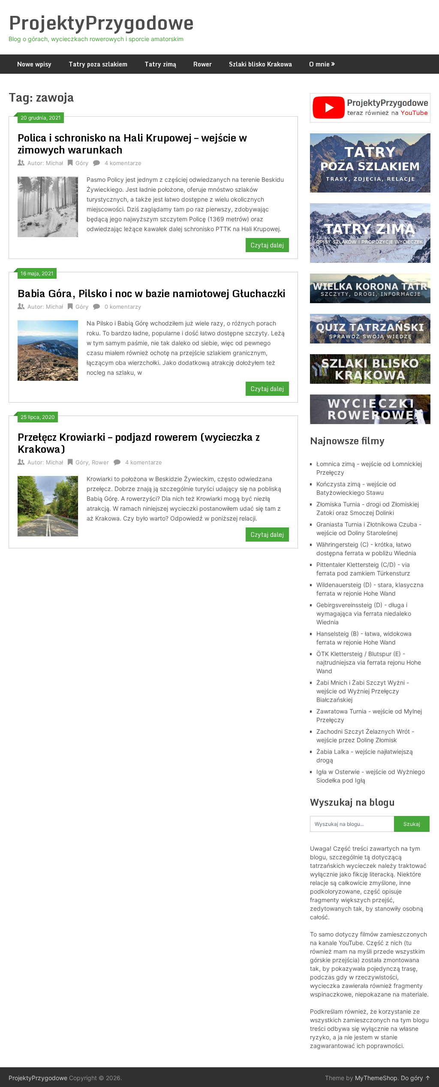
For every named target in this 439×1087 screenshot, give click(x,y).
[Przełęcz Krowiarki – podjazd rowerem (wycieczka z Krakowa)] (48, 505)
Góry (81, 163)
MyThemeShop (376, 1077)
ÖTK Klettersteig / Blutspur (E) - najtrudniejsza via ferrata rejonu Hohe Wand (368, 662)
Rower (202, 64)
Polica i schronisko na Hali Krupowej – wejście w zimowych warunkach (132, 143)
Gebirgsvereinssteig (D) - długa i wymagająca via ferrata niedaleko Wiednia (363, 613)
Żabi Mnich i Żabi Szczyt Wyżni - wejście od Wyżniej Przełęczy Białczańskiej (362, 691)
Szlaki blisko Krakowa (260, 64)
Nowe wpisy (34, 64)
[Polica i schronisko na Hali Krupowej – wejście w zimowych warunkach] (48, 206)
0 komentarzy (123, 306)
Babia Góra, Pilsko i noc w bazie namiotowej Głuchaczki (152, 293)
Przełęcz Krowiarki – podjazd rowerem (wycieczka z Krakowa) (139, 442)
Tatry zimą (160, 64)
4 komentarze (123, 163)
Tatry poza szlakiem (98, 64)
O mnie (319, 64)
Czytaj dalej (267, 245)
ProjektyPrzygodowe (101, 22)
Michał (54, 163)
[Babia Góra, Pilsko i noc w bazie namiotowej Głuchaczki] (48, 349)
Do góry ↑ (415, 1077)
